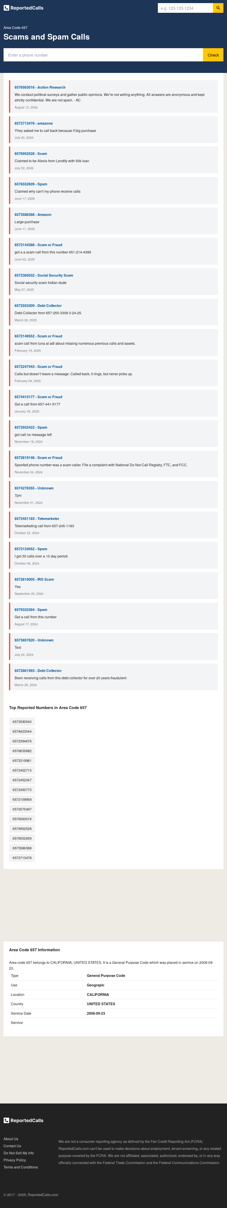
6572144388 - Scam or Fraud (38, 244)
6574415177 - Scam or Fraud (38, 396)
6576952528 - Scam (31, 153)
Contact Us (12, 1145)
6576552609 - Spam (31, 183)
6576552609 (22, 838)
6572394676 (22, 741)
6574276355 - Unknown (34, 488)
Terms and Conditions (21, 1167)
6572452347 (22, 780)
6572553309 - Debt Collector (38, 305)
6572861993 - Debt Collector (38, 670)
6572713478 (22, 857)
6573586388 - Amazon (33, 214)
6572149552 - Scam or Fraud (38, 336)
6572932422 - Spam (31, 427)
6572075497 (22, 809)
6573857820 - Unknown (34, 640)
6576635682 (22, 750)
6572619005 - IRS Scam (34, 579)
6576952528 (22, 828)
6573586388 (22, 848)
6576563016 (22, 818)
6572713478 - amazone (34, 123)
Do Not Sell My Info (19, 1152)
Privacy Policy (15, 1159)
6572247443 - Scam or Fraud (38, 366)
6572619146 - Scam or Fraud (38, 457)
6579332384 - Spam (31, 609)
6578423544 (22, 731)
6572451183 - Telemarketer (37, 518)
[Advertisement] (113, 905)
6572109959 (22, 799)
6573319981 (22, 760)
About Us (11, 1138)
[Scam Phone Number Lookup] (23, 8)
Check (213, 55)
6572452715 (22, 770)
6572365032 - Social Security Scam (44, 275)
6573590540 (22, 721)
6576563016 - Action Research (40, 87)
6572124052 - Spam (31, 548)
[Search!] (218, 8)
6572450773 (22, 789)
